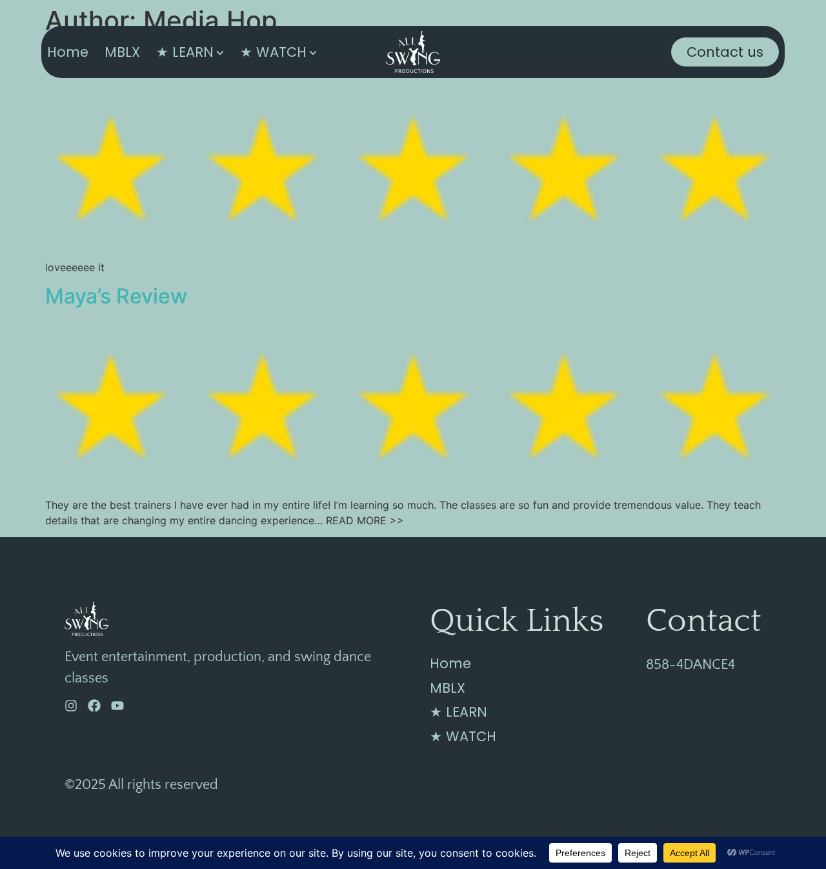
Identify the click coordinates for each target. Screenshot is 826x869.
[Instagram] (71, 705)
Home (67, 52)
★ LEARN (185, 52)
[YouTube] (117, 705)
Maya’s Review (116, 296)
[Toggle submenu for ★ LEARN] (219, 52)
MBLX (122, 52)
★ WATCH (273, 52)
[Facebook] (94, 705)
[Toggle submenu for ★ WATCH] (312, 52)
